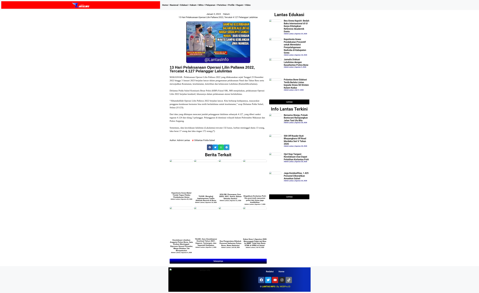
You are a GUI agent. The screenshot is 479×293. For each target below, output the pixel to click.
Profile (231, 5)
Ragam (239, 5)
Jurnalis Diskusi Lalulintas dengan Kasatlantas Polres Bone (296, 62)
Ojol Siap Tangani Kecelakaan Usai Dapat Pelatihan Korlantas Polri (296, 157)
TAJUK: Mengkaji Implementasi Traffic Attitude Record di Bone (206, 198)
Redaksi (270, 271)
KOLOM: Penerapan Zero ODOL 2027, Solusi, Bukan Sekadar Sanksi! (230, 196)
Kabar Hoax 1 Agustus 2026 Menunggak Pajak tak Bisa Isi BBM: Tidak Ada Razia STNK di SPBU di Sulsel (255, 242)
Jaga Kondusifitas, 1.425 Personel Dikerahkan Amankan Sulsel (296, 176)
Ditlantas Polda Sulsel (204, 140)
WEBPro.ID (285, 286)
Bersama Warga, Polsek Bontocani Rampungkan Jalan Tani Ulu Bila (296, 118)
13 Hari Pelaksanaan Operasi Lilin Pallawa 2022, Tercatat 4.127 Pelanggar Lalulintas (212, 69)
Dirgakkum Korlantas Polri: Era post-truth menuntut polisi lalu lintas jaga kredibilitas (254, 199)
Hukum (193, 5)
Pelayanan (210, 5)
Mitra (200, 5)
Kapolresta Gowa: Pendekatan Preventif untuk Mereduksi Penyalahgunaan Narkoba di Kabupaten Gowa (295, 46)
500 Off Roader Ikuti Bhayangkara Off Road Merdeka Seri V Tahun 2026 (295, 139)
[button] (210, 147)
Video (248, 5)
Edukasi (184, 5)
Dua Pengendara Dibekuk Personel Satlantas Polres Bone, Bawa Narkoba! (230, 243)
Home (165, 5)
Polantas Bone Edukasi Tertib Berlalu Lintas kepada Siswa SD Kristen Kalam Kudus (296, 83)
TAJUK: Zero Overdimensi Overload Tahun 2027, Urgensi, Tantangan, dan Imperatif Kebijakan (206, 242)
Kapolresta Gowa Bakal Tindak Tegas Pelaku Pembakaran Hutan (181, 195)
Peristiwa (221, 5)
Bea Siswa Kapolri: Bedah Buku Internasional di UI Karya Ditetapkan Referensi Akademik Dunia (296, 26)
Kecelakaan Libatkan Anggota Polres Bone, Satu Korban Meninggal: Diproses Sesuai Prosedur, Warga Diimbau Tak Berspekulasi (181, 245)
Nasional (174, 5)
